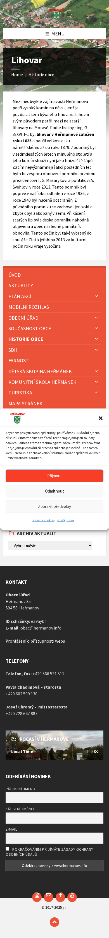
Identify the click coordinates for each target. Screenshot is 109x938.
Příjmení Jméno (20, 788)
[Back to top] (54, 922)
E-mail (11, 829)
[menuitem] (54, 275)
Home (17, 74)
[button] (100, 418)
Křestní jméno (20, 808)
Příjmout (54, 475)
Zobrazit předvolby (54, 506)
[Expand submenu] (96, 296)
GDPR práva (65, 520)
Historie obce (41, 74)
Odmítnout (54, 491)
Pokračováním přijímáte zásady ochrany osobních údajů (49, 852)
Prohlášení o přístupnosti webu (35, 641)
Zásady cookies (43, 520)
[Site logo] (54, 18)
